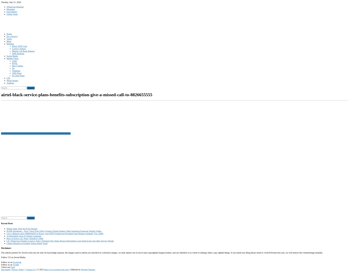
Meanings (11, 9)
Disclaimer (5, 269)
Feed (13, 267)
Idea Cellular (17, 66)
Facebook (17, 262)
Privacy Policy (18, 269)
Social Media (12, 56)
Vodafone (16, 71)
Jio (13, 68)
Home (9, 34)
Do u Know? (12, 36)
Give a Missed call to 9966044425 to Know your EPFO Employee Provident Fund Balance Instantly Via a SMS (55, 233)
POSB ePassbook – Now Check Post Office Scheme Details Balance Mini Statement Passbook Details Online (54, 231)
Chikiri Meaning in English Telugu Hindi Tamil (27, 243)
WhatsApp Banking (15, 7)
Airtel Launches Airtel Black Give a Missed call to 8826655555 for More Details (36, 133)
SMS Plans (17, 73)
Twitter (16, 265)
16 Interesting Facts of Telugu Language (24, 236)
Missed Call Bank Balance (23, 51)
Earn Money (12, 12)
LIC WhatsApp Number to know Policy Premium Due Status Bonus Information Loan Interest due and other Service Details (60, 241)
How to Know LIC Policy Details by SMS (25, 238)
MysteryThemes (88, 269)
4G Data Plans (18, 76)
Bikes (9, 41)
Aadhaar (10, 83)
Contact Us (31, 269)
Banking (10, 44)
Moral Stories (12, 80)
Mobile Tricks (13, 58)
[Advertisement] (83, 176)
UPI (8, 78)
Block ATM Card (19, 46)
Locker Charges (19, 49)
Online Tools (12, 14)
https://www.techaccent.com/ (56, 269)
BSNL (15, 63)
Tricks (9, 39)
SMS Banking (18, 53)
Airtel (14, 61)
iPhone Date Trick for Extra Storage (22, 229)
